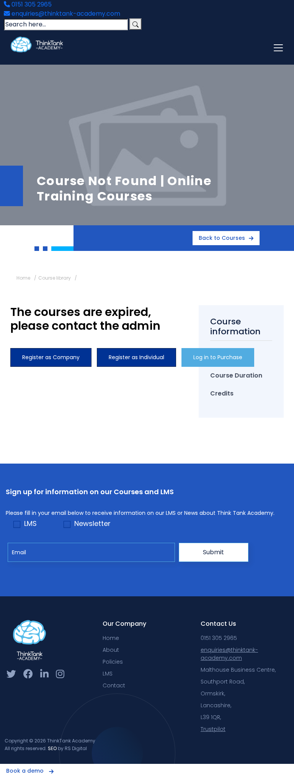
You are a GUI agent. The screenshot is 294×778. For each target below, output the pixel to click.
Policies (113, 662)
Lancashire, (216, 705)
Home (23, 278)
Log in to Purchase (217, 357)
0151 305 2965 (31, 4)
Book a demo (25, 771)
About (111, 650)
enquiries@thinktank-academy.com (65, 13)
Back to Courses (222, 238)
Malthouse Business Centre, (238, 670)
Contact (114, 685)
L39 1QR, (211, 717)
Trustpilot (213, 729)
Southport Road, (223, 681)
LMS (30, 523)
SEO (52, 748)
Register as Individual (136, 357)
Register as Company (51, 357)
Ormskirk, (213, 693)
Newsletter (92, 523)
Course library (54, 278)
